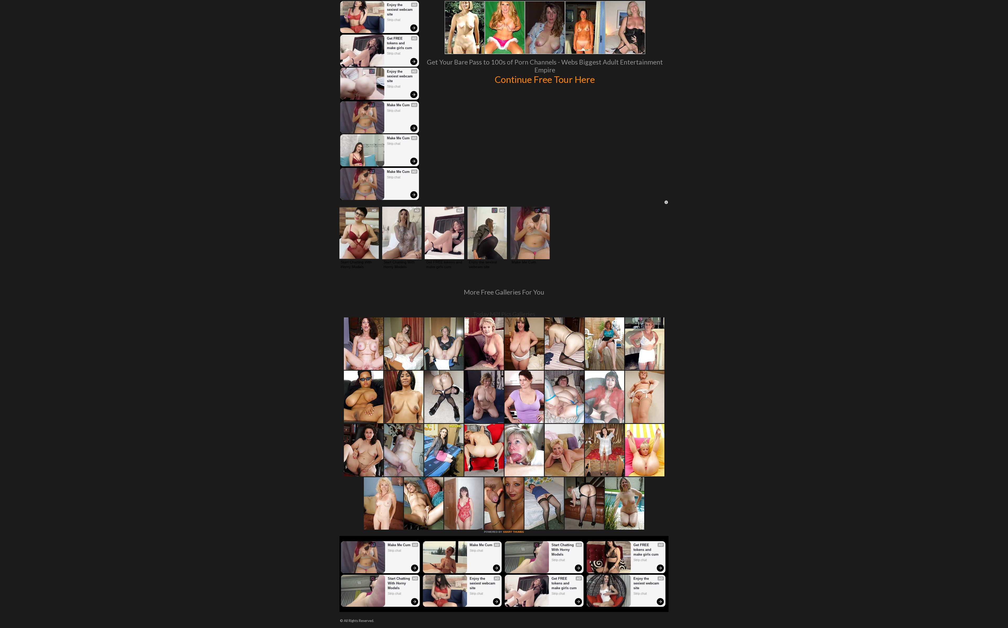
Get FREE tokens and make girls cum (399, 43)
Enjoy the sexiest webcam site (400, 9)
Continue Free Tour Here (545, 79)
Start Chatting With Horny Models (357, 264)
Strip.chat (393, 20)
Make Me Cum (398, 105)
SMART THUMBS (513, 531)
